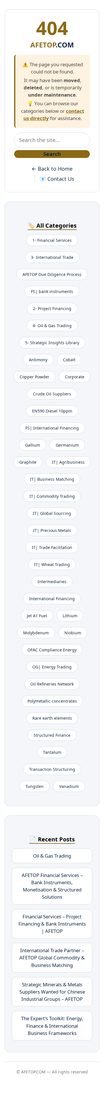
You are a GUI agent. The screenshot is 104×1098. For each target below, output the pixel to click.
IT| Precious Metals (52, 530)
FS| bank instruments (52, 291)
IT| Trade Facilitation (52, 547)
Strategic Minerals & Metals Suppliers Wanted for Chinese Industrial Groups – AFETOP (52, 991)
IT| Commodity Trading (52, 496)
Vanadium (69, 786)
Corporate (74, 376)
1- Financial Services (52, 240)
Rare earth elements (52, 718)
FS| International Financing (52, 428)
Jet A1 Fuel (37, 615)
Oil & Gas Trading (52, 855)
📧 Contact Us (57, 178)
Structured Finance (52, 735)
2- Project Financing (52, 308)
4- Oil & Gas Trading (52, 325)
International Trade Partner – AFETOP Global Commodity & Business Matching (52, 957)
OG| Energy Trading (52, 667)
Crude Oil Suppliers (52, 394)
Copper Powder (34, 376)
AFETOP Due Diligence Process (52, 274)
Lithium (70, 615)
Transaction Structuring (52, 769)
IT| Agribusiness (68, 462)
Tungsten (34, 786)
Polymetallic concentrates (52, 701)
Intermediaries (52, 581)
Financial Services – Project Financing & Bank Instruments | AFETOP (52, 923)
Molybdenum (36, 632)
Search (52, 153)
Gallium (32, 445)
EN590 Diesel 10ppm (52, 411)
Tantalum (52, 752)
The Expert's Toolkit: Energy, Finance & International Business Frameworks (52, 1025)
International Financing (52, 598)
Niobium (72, 632)
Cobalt (69, 359)
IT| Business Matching (52, 479)
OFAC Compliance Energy (52, 650)
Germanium (67, 445)
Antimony (38, 359)
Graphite (27, 462)
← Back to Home (52, 168)
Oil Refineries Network (52, 684)
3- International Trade (52, 257)
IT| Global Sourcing (52, 513)
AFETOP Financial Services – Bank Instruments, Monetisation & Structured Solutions (52, 886)
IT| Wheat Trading (52, 564)
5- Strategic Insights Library (52, 342)
